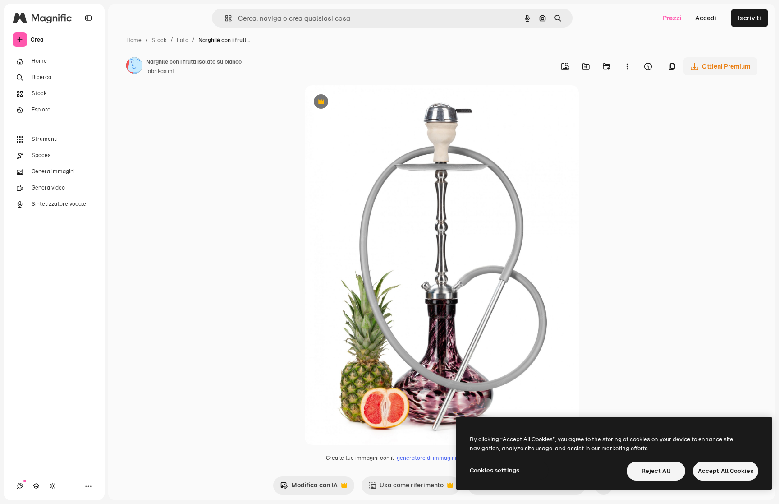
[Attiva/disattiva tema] (52, 486)
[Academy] (36, 486)
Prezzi (672, 18)
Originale (364, 102)
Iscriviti (749, 18)
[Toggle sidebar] (88, 18)
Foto (182, 40)
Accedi (705, 18)
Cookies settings (494, 470)
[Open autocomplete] (224, 18)
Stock (159, 40)
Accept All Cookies (725, 471)
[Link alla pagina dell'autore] (134, 66)
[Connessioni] (20, 486)
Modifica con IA (309, 487)
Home (134, 40)
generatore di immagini (426, 458)
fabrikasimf (160, 71)
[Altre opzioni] (627, 66)
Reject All (656, 471)
